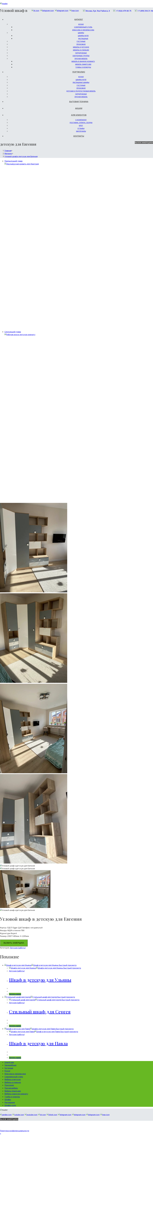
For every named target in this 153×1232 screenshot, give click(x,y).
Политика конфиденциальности (14, 1131)
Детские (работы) (18, 948)
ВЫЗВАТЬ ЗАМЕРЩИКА (14, 943)
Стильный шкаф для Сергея (40, 1011)
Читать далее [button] (15, 994)
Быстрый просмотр (67, 965)
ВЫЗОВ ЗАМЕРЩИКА (144, 142)
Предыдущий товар (13, 161)
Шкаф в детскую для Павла (38, 1043)
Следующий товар (12, 332)
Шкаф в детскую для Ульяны (40, 980)
